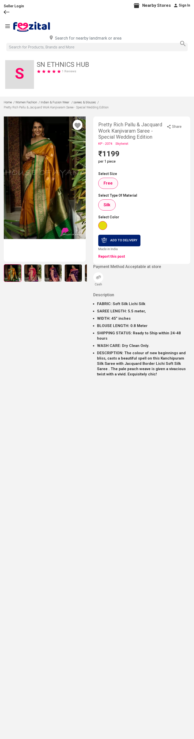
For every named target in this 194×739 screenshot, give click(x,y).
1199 (110, 153)
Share (177, 126)
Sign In (184, 5)
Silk (107, 204)
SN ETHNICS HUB (63, 64)
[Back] (11, 13)
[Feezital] (32, 26)
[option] (45, 177)
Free (108, 183)
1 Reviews (69, 71)
